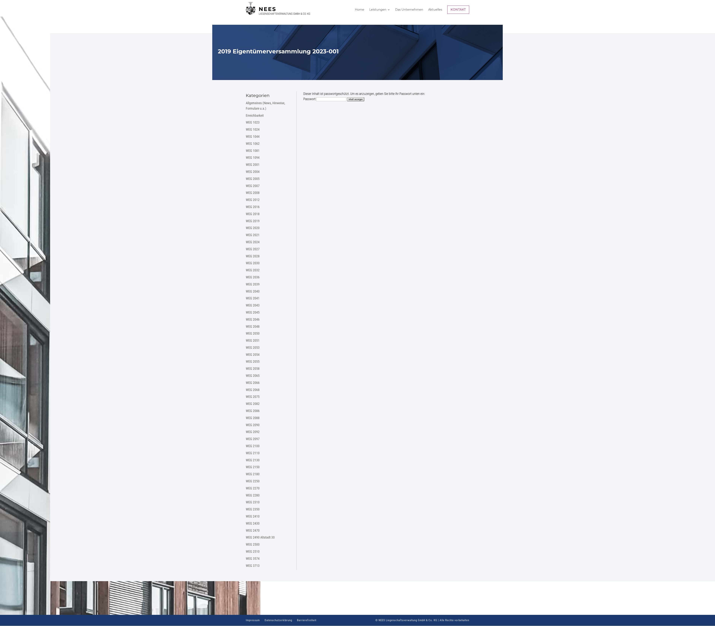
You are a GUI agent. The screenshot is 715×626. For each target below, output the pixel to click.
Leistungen (377, 9)
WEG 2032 (253, 270)
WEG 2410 (253, 516)
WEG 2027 (253, 249)
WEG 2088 (253, 418)
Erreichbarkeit (255, 115)
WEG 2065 (253, 376)
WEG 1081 (253, 151)
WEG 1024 (253, 129)
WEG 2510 (253, 551)
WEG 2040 (253, 291)
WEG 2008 (253, 193)
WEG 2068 (253, 390)
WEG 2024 (253, 242)
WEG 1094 (253, 157)
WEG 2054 (253, 355)
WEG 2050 (253, 333)
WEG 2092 (253, 432)
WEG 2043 (253, 305)
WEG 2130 (253, 460)
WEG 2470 (253, 530)
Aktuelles (435, 9)
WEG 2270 (253, 488)
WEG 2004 (253, 172)
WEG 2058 (253, 369)
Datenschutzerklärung (278, 620)
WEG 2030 (253, 263)
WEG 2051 (253, 340)
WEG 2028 (253, 256)
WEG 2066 (253, 383)
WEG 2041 (253, 298)
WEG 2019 (253, 221)
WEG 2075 (253, 397)
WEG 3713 (253, 566)
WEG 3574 (253, 558)
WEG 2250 (253, 481)
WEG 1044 (253, 136)
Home (359, 9)
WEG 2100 (253, 446)
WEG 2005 (253, 179)
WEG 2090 (253, 425)
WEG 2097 (253, 439)
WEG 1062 (253, 144)
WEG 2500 (253, 544)
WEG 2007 (253, 186)
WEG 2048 (253, 326)
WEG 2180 (253, 474)
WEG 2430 (253, 523)
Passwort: (309, 99)
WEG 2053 (253, 347)
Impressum (253, 620)
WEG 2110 (253, 453)
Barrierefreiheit (306, 620)
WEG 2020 (253, 228)
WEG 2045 (253, 312)
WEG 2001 (253, 165)
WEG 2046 (253, 319)
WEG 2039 (253, 284)
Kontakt (458, 9)
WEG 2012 (253, 200)
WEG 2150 (253, 467)
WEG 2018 (253, 214)
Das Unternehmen (409, 9)
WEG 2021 (253, 235)
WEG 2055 (253, 361)
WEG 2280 (253, 495)
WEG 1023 (253, 122)
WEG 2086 (253, 411)
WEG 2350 (253, 509)
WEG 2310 (253, 502)
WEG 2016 (253, 207)
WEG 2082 (253, 404)
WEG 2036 (253, 277)
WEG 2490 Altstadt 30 (260, 537)
